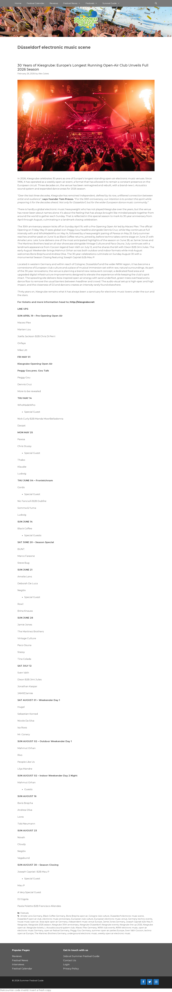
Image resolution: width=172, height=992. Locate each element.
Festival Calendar (35, 3)
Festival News (70, 3)
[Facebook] (143, 982)
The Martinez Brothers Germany (50, 933)
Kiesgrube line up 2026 (131, 924)
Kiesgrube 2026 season (39, 924)
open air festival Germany (56, 930)
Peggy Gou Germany (80, 930)
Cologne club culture (99, 916)
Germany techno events (140, 919)
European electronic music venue (110, 919)
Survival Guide (110, 3)
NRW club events (106, 927)
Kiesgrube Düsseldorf (90, 924)
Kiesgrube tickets (35, 927)
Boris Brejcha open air (77, 916)
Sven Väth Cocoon (134, 930)
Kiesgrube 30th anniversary (65, 924)
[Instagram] (156, 982)
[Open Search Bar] (156, 3)
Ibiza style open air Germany (54, 922)
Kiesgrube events (110, 924)
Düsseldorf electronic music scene (127, 916)
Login (66, 964)
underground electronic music (82, 933)
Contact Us (69, 960)
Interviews (18, 964)
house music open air (28, 922)
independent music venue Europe (85, 922)
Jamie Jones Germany (114, 922)
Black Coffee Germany (54, 916)
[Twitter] (149, 982)
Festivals (90, 3)
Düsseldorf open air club (29, 919)
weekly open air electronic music (114, 933)
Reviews (54, 3)
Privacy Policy (71, 968)
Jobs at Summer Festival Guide (81, 956)
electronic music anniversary (56, 919)
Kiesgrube (22, 924)
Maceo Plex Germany (86, 927)
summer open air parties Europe (108, 930)
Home (18, 3)
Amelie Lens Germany (31, 916)
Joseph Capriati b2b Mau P (139, 922)
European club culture (82, 919)
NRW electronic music (127, 927)
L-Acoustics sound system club (59, 927)
